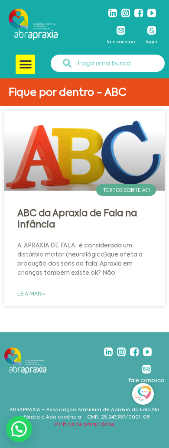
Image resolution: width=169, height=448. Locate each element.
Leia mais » (31, 293)
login (151, 42)
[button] (25, 64)
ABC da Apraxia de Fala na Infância (77, 218)
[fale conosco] (121, 30)
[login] (151, 30)
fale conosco (121, 42)
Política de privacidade (84, 424)
